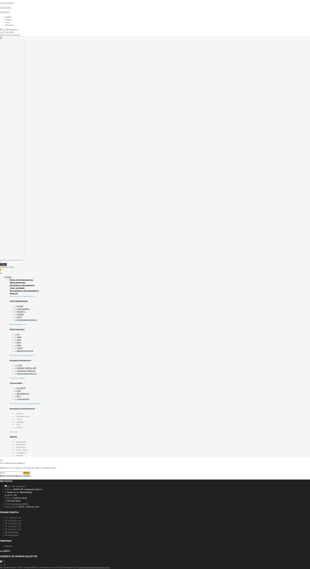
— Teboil (18, 337)
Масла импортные (17, 282)
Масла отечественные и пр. (21, 280)
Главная (8, 17)
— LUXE (18, 317)
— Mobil (18, 345)
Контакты (9, 25)
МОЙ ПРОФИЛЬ (7, 3)
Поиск (3, 264)
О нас (7, 22)
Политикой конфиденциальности (94, 567)
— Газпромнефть (22, 309)
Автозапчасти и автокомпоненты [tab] (25, 403)
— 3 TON (18, 365)
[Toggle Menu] (1, 273)
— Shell (18, 340)
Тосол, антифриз (17, 288)
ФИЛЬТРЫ (13, 437)
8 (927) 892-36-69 (7, 32)
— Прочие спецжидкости (26, 374)
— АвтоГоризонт (22, 394)
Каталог (8, 19)
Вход (2, 35)
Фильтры (14, 293)
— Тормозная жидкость (25, 371)
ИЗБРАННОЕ (5, 8)
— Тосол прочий (22, 399)
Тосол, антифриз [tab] (17, 378)
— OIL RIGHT (20, 388)
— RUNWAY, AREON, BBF (25, 368)
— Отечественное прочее (26, 320)
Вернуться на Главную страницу (15, 476)
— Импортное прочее (24, 351)
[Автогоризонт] (12, 259)
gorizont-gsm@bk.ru (20, 504)
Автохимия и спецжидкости (22, 285)
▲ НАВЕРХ (5, 551)
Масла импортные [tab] (18, 324)
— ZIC (17, 334)
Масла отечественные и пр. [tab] (22, 296)
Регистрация (13, 35)
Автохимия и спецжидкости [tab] (22, 355)
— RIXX (18, 342)
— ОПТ (18, 396)
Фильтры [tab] (14, 432)
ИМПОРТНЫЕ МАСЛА (17, 329)
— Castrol (19, 348)
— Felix (18, 391)
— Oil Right (19, 314)
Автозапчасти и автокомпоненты (24, 291)
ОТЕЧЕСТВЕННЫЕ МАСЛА (19, 301)
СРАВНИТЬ (5, 12)
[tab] (160, 280)
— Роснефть (20, 312)
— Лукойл (19, 306)
